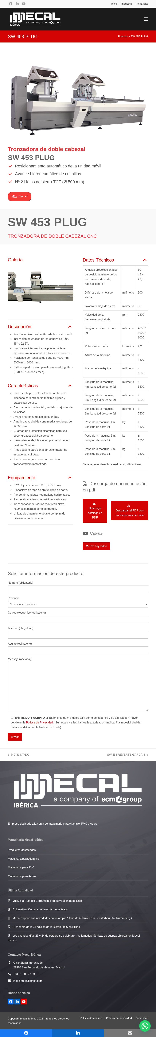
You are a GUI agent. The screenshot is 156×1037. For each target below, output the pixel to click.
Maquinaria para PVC (21, 867)
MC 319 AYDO (18, 755)
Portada (123, 36)
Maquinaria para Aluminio (23, 858)
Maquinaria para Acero (22, 876)
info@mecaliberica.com (28, 980)
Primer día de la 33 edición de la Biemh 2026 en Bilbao (46, 926)
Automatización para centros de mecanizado (40, 909)
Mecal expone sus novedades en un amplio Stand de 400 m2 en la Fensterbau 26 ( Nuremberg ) (72, 918)
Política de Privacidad (39, 722)
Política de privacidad (119, 1017)
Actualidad (142, 1017)
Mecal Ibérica (28, 1018)
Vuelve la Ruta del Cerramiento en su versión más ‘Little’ (47, 900)
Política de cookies (91, 1017)
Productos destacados (22, 849)
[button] (146, 19)
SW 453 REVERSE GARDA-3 (126, 755)
